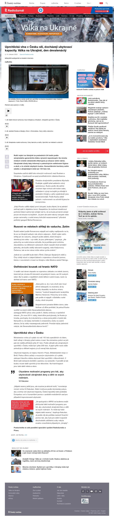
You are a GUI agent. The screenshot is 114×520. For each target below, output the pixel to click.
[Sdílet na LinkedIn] (7, 166)
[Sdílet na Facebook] (7, 157)
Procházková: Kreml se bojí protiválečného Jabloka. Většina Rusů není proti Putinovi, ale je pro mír (98, 186)
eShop (10, 498)
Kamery (64, 16)
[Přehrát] (8, 111)
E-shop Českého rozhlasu (87, 207)
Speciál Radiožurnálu (27, 54)
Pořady (31, 16)
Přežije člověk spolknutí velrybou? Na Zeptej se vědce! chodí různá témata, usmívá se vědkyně (98, 129)
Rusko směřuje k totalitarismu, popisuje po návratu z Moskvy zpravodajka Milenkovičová (22, 288)
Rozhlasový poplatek (64, 504)
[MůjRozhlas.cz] (8, 62)
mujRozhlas (54, 3)
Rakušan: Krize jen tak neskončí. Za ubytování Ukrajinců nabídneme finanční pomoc (21, 405)
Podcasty (36, 496)
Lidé (57, 16)
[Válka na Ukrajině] (57, 30)
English (103, 511)
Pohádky (81, 78)
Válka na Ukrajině (14, 490)
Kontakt (59, 501)
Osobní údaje (85, 511)
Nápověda (60, 493)
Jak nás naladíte (62, 490)
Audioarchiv (40, 16)
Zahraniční (9, 16)
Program (42, 3)
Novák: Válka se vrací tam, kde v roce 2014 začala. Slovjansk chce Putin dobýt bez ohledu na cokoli (98, 196)
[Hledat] (106, 3)
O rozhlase (78, 3)
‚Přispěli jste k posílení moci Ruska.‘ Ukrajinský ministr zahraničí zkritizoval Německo (21, 196)
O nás (72, 16)
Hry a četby (81, 75)
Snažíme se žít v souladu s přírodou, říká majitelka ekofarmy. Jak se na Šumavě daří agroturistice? (98, 120)
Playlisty (50, 16)
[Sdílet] (6, 115)
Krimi (89, 75)
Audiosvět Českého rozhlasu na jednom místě (90, 89)
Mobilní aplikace (38, 498)
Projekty (80, 16)
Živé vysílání (82, 81)
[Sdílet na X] (7, 162)
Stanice (66, 3)
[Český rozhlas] (13, 3)
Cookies (77, 511)
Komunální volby (13, 493)
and (26, 435)
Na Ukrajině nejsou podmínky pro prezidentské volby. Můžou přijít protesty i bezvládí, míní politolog (98, 174)
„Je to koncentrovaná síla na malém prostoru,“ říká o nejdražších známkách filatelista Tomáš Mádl (98, 139)
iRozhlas (31, 3)
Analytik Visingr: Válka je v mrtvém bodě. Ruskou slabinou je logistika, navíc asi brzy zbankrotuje (46, 460)
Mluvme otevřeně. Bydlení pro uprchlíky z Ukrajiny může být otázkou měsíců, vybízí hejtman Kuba (46, 468)
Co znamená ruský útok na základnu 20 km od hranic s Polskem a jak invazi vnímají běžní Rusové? (47, 452)
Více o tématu (82, 158)
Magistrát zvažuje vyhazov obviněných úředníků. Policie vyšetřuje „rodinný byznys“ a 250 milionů (98, 111)
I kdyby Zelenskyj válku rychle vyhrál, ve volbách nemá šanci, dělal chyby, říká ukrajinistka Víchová (97, 164)
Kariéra (59, 498)
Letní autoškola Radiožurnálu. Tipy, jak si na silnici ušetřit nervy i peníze (97, 101)
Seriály (98, 16)
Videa (105, 16)
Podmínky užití (95, 511)
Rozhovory (89, 16)
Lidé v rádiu (61, 496)
